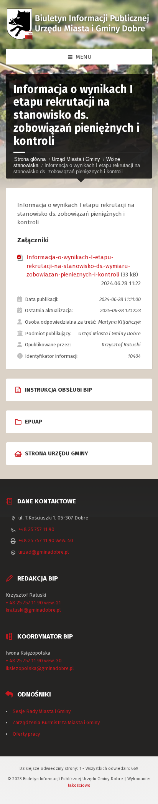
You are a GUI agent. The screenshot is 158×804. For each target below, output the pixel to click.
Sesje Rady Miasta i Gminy (42, 711)
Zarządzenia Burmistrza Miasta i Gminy (56, 722)
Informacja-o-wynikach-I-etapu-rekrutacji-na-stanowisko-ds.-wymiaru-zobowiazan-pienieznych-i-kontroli (78, 266)
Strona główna (30, 159)
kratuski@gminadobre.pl (33, 610)
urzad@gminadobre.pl (43, 552)
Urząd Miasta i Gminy (76, 159)
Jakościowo (79, 785)
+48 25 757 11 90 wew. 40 (45, 540)
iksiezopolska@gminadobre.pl (40, 668)
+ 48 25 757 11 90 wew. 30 (34, 660)
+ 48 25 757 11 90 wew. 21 (33, 602)
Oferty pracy (26, 734)
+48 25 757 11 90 (36, 529)
